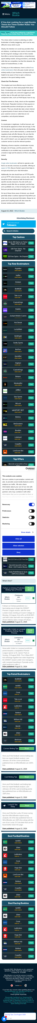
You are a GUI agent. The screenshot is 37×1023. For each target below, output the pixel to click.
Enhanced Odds (8, 1000)
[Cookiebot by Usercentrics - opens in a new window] (26, 468)
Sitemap (15, 1002)
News (8, 32)
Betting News (15, 999)
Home (3, 32)
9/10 (27, 598)
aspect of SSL (5, 168)
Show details (25, 532)
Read (27, 748)
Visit (31, 243)
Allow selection (18, 546)
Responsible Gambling (12, 997)
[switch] (32, 511)
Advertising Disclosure (26, 218)
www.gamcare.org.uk (25, 991)
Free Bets (23, 1003)
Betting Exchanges (26, 999)
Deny (18, 552)
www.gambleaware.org (11, 991)
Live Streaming (24, 997)
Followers (13, 224)
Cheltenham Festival (20, 1000)
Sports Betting (15, 1003)
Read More (30, 589)
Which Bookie (19, 211)
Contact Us (30, 1000)
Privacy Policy (8, 1002)
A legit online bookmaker (9, 163)
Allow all (18, 539)
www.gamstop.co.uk (18, 993)
